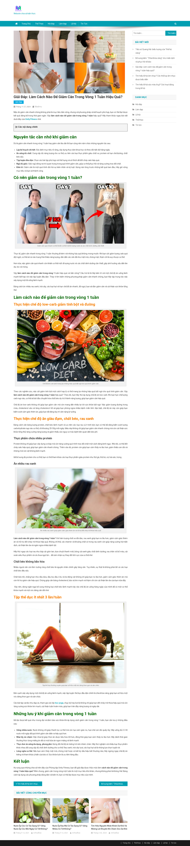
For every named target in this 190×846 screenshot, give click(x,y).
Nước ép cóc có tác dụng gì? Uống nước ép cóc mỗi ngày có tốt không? (31, 827)
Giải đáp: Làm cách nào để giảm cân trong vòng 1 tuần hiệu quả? (153, 69)
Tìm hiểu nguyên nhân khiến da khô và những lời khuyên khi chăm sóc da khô (109, 827)
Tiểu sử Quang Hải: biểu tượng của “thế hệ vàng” (153, 51)
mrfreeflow (37, 833)
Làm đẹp (63, 24)
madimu (38, 106)
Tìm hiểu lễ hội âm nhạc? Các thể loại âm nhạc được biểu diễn (29, 784)
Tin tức (84, 24)
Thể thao (39, 24)
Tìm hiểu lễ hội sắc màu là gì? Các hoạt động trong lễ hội (154, 86)
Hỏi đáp (51, 24)
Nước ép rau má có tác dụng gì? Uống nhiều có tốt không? (69, 827)
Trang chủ (26, 24)
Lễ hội (73, 24)
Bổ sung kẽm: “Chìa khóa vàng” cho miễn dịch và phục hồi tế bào (114, 784)
